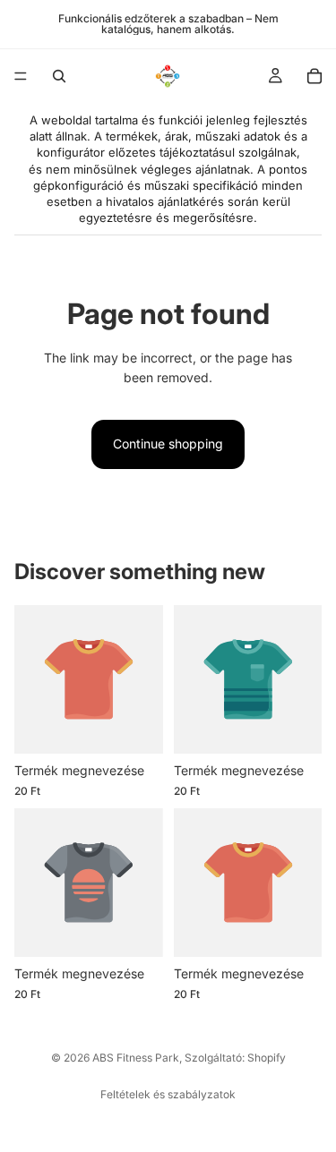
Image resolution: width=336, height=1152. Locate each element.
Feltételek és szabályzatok (168, 1094)
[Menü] (20, 76)
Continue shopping (168, 443)
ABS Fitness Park (135, 1057)
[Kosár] (314, 76)
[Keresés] (59, 76)
